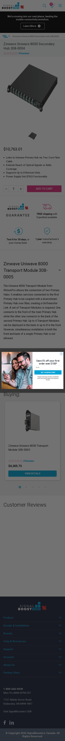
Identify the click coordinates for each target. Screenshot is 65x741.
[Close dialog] (61, 354)
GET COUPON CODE (48, 372)
